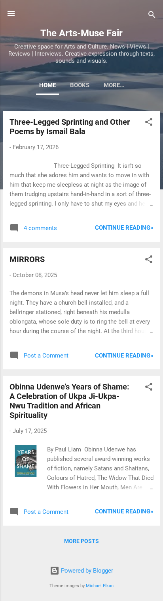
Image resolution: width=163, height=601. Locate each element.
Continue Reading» (124, 227)
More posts (81, 541)
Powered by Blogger (86, 570)
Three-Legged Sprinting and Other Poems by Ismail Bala (69, 126)
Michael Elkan (100, 585)
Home (47, 85)
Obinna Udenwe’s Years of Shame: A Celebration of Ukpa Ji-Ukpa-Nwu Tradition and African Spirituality (69, 401)
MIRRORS (27, 259)
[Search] (152, 16)
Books (79, 85)
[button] (149, 123)
